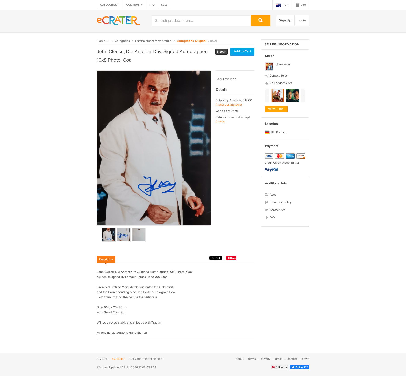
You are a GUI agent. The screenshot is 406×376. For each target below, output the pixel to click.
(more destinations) (229, 104)
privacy (265, 359)
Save (233, 257)
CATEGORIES (109, 5)
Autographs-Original (191, 41)
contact (292, 359)
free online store (152, 359)
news (305, 359)
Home (101, 41)
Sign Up (285, 20)
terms (252, 359)
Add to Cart (242, 51)
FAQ (152, 5)
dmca (279, 359)
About (273, 194)
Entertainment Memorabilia (153, 41)
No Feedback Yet (280, 83)
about (239, 359)
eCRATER (118, 359)
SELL (164, 5)
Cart (303, 5)
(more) (220, 121)
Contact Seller (278, 75)
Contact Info (277, 210)
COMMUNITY (134, 5)
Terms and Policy (280, 202)
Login (302, 20)
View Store (276, 109)
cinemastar (283, 64)
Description (106, 259)
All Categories (120, 41)
